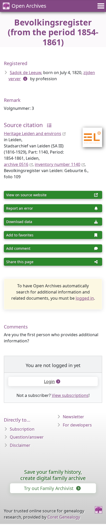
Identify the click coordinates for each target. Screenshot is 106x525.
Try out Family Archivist (49, 488)
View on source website (26, 194)
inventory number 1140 (57, 164)
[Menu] (100, 6)
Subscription (22, 429)
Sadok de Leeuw (25, 72)
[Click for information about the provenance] (48, 125)
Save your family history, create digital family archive (53, 475)
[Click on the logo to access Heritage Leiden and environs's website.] (89, 134)
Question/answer (27, 437)
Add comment (18, 248)
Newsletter (73, 417)
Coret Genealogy (63, 517)
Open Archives (29, 5)
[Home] (98, 509)
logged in (85, 298)
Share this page (19, 261)
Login (49, 381)
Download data (19, 221)
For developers (77, 425)
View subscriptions (70, 395)
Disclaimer (20, 445)
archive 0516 (16, 164)
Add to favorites (19, 235)
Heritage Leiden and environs (32, 133)
